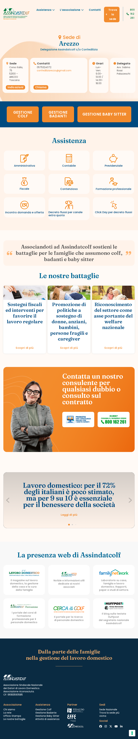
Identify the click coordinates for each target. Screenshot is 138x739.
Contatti (95, 10)
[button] (69, 524)
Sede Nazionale (108, 709)
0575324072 (44, 67)
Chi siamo (9, 709)
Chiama (41, 87)
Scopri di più (25, 348)
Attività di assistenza (47, 719)
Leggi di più (69, 515)
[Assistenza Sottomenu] (53, 11)
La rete (7, 712)
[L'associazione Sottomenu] (82, 11)
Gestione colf (22, 114)
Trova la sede (112, 14)
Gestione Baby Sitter (104, 114)
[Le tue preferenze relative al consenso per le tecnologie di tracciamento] (132, 733)
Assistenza (43, 10)
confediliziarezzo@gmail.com (54, 70)
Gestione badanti (58, 114)
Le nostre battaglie (14, 719)
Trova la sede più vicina (109, 714)
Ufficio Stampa (12, 716)
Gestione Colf (43, 709)
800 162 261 (132, 14)
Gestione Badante (46, 712)
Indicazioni (15, 87)
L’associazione (70, 10)
